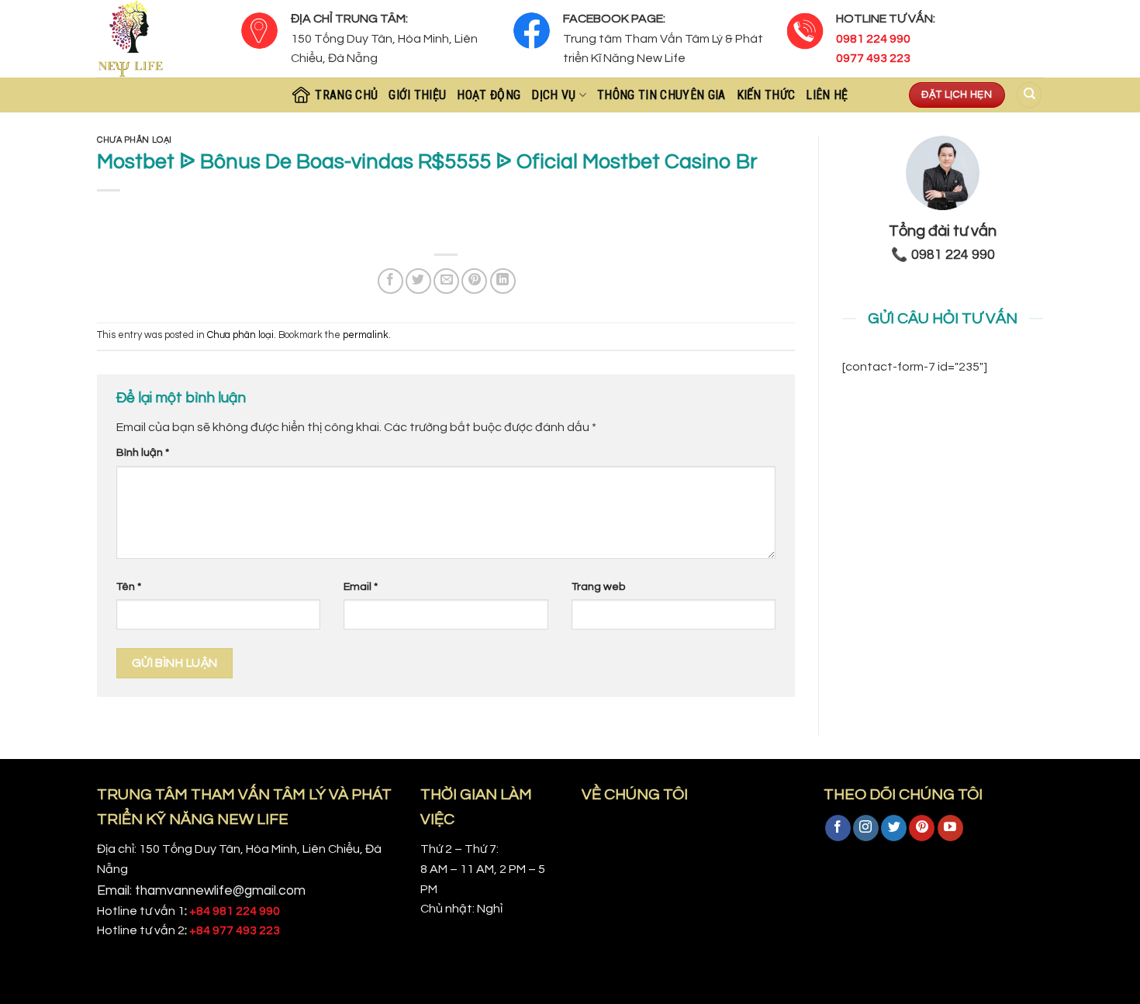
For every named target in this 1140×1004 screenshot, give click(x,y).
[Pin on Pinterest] (474, 281)
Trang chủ (346, 95)
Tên (128, 586)
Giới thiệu (417, 95)
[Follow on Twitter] (894, 828)
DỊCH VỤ (553, 95)
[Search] (1029, 95)
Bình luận (142, 452)
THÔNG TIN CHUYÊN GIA (661, 95)
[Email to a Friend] (446, 281)
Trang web (598, 586)
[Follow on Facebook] (838, 828)
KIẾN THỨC (766, 95)
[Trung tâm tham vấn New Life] (157, 39)
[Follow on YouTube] (950, 828)
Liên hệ (827, 95)
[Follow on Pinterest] (921, 828)
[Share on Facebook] (390, 281)
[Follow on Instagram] (866, 828)
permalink (366, 335)
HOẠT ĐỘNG (488, 95)
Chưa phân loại (134, 140)
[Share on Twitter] (418, 281)
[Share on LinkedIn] (503, 281)
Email (361, 586)
